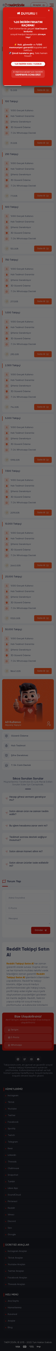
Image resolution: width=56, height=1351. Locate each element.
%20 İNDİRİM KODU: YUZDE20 (28, 64)
